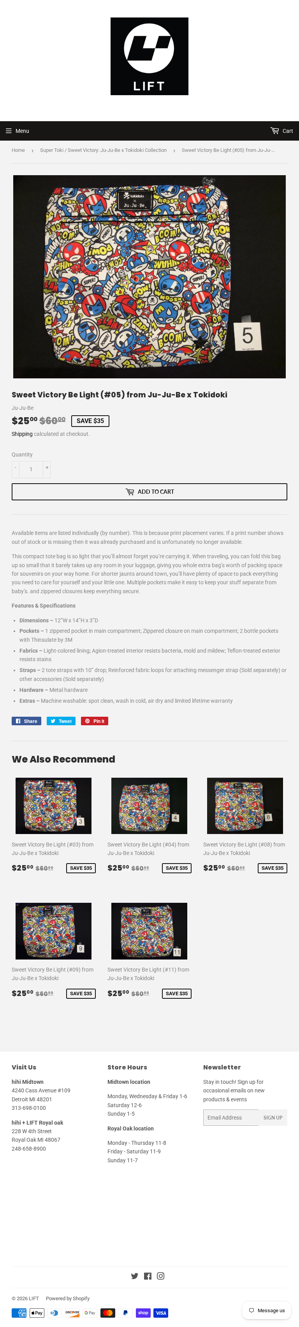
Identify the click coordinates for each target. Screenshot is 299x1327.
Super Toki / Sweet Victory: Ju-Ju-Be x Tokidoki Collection (103, 150)
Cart (287, 131)
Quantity (22, 454)
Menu (22, 131)
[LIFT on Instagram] (161, 1277)
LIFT (34, 1298)
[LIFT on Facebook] (148, 1277)
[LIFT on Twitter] (135, 1277)
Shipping (22, 434)
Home (18, 150)
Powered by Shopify (68, 1298)
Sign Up (273, 1118)
